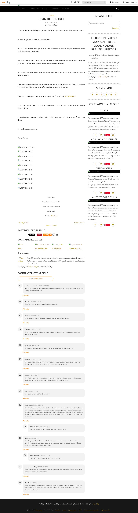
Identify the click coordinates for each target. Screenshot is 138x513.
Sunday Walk (104, 168)
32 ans (104, 110)
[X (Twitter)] (75, 2)
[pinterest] (78, 2)
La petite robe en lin (104, 197)
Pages (44, 9)
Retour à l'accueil (51, 225)
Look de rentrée (51, 19)
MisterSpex (54, 216)
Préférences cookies (105, 510)
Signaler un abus (72, 510)
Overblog (96, 504)
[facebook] (71, 2)
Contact (65, 9)
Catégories (34, 9)
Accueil (22, 9)
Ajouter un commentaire (36, 278)
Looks (51, 15)
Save (108, 135)
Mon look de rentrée (104, 139)
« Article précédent (23, 222)
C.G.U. (80, 510)
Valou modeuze (33, 266)
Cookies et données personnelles (91, 510)
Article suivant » (79, 222)
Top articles (57, 510)
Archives (54, 9)
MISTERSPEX (70, 96)
